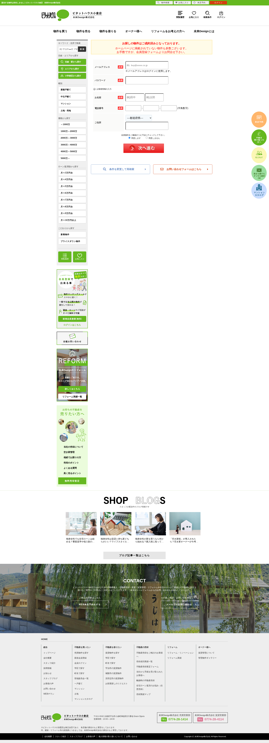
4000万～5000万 (69, 151)
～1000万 (65, 124)
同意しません (154, 138)
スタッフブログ (50, 678)
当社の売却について (73, 447)
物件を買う (60, 31)
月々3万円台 (67, 173)
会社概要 (47, 658)
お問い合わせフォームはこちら (184, 169)
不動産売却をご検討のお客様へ (149, 655)
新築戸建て (66, 89)
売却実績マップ (143, 694)
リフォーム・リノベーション (180, 653)
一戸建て (78, 683)
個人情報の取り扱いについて (111, 736)
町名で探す (79, 673)
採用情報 (47, 668)
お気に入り (183, 3)
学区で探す (79, 668)
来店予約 (201, 3)
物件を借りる (107, 31)
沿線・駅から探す (73, 62)
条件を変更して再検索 (121, 169)
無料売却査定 (72, 481)
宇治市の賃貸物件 (113, 668)
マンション (66, 103)
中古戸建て (66, 96)
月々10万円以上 (68, 220)
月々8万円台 (67, 206)
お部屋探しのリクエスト (116, 683)
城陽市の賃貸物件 (113, 673)
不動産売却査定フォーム (147, 666)
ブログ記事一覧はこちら (134, 555)
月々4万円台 (67, 179)
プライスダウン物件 (70, 241)
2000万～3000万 (69, 138)
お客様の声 (48, 683)
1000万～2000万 (69, 131)
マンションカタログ (83, 699)
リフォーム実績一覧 (72, 396)
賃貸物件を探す (112, 653)
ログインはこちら (72, 325)
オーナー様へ (133, 31)
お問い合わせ (49, 689)
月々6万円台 (67, 193)
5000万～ (65, 158)
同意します (136, 138)
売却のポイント (71, 462)
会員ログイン (80, 663)
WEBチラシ (48, 694)
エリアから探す (72, 69)
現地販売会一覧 (81, 678)
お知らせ (47, 673)
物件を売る (83, 31)
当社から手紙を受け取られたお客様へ (149, 673)
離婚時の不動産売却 (145, 680)
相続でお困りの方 (72, 457)
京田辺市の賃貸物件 (114, 678)
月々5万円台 (67, 186)
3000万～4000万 (69, 145)
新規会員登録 (80, 658)
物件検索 (165, 3)
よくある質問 (70, 468)
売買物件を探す (81, 653)
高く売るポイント (72, 473)
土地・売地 (66, 110)
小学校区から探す (73, 76)
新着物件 (65, 234)
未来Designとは (204, 31)
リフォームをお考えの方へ (168, 31)
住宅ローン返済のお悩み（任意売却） (149, 687)
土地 (76, 694)
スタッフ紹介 (49, 663)
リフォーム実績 (174, 658)
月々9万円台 (67, 213)
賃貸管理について (206, 653)
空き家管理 (69, 452)
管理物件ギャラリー (207, 658)
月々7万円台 (67, 200)
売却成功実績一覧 (144, 661)
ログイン (218, 3)
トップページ (49, 653)
